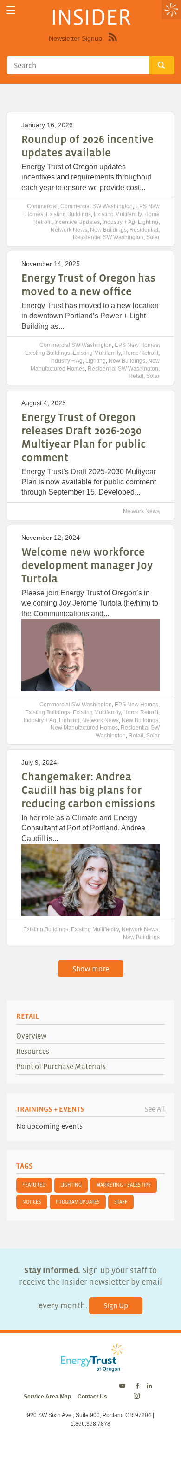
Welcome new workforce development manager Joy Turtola (87, 565)
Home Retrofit (140, 353)
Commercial (42, 206)
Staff (121, 1202)
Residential (143, 230)
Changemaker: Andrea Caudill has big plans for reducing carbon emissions (88, 790)
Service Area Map (47, 1396)
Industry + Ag (119, 222)
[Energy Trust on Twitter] (123, 1386)
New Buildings (108, 230)
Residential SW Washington (108, 237)
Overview (31, 1036)
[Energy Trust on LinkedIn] (149, 1386)
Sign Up (115, 1305)
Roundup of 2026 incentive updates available (87, 146)
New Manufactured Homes (84, 727)
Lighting (148, 222)
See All (154, 1109)
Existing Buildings (68, 214)
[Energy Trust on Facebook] (137, 1386)
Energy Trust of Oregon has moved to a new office (88, 284)
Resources (32, 1051)
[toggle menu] (10, 10)
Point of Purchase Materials (61, 1066)
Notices (31, 1202)
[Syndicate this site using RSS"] (113, 44)
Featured (34, 1185)
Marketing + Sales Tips (123, 1185)
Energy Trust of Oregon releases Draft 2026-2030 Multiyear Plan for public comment (83, 437)
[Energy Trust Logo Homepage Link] (90, 1367)
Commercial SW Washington (96, 206)
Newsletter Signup (75, 38)
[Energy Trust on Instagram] (138, 1396)
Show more (90, 969)
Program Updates (78, 1202)
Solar (153, 237)
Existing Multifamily (118, 214)
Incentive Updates (77, 222)
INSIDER (91, 16)
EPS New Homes (136, 345)
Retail (136, 376)
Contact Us (92, 1396)
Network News (69, 230)
